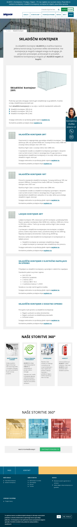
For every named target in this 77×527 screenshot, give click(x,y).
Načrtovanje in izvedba (12, 358)
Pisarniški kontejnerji (10, 480)
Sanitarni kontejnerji (10, 482)
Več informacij (15, 434)
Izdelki (25, 14)
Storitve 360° (35, 14)
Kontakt (27, 470)
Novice (59, 14)
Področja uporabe (49, 14)
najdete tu (46, 120)
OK (59, 517)
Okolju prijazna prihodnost (29, 358)
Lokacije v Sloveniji (9, 498)
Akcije (71, 14)
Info (64, 14)
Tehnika (32, 486)
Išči (57, 9)
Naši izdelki (7, 477)
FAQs (9, 470)
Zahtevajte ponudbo (49, 449)
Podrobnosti (16, 524)
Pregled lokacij (9, 501)
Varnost (65, 358)
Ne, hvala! (67, 516)
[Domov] (8, 14)
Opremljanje (47, 358)
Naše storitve (32, 477)
